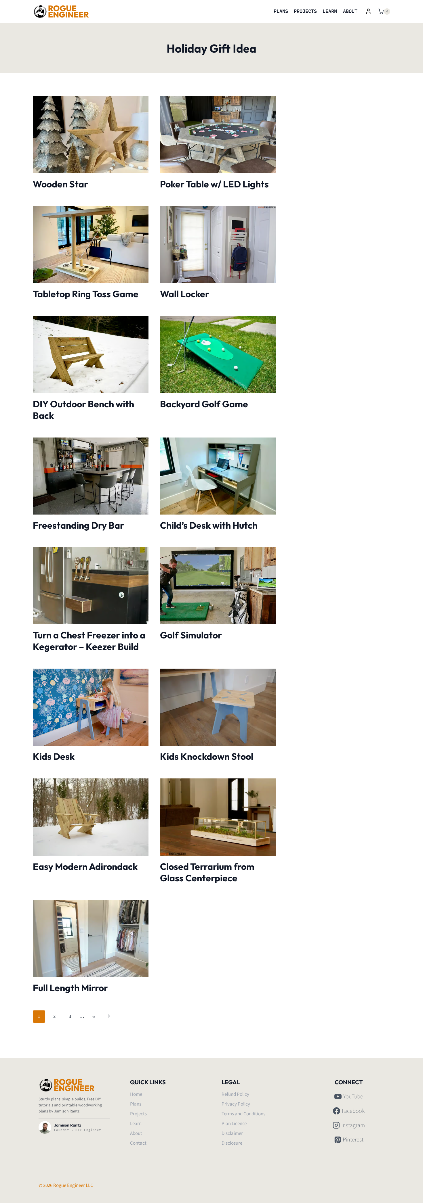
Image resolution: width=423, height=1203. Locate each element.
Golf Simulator (191, 635)
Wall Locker (184, 294)
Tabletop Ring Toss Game (85, 294)
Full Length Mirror (70, 987)
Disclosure (232, 1143)
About (350, 11)
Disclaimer (232, 1133)
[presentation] (90, 134)
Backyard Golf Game (204, 404)
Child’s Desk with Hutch (209, 525)
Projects (305, 11)
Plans (281, 11)
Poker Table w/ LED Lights (214, 184)
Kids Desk (54, 756)
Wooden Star (60, 184)
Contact (138, 1143)
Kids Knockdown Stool (206, 756)
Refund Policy (235, 1094)
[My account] (368, 11)
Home (136, 1094)
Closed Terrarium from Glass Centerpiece (207, 872)
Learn (330, 11)
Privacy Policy (236, 1104)
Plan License (234, 1123)
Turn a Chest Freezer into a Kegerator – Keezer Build (89, 640)
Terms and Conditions (243, 1113)
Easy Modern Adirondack (85, 866)
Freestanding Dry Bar (78, 525)
